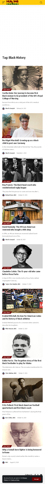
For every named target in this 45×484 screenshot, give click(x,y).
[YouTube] (41, 474)
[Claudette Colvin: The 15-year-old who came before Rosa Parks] (22, 256)
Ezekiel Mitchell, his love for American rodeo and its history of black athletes (21, 317)
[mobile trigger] (4, 2)
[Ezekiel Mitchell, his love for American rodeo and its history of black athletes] (22, 301)
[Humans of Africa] (12, 2)
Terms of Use (15, 480)
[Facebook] (35, 474)
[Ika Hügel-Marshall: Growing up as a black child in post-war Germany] (22, 125)
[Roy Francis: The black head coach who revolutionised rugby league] (22, 170)
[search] (41, 2)
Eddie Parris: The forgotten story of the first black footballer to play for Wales (21, 362)
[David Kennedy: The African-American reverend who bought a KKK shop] (22, 212)
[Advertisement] (22, 31)
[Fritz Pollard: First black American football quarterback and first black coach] (22, 390)
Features (6, 89)
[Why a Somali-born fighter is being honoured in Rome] (22, 435)
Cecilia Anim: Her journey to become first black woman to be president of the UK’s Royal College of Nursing (22, 96)
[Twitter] (37, 474)
